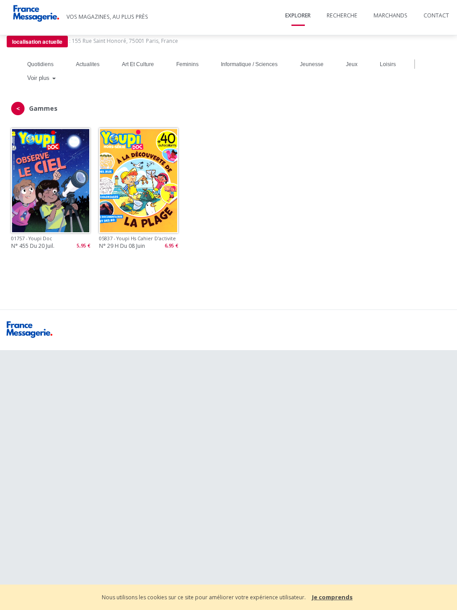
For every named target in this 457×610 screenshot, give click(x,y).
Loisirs (388, 64)
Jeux (351, 64)
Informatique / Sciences (249, 64)
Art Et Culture (138, 64)
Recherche (342, 15)
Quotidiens (40, 64)
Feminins (187, 64)
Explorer (298, 15)
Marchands (390, 15)
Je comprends (332, 597)
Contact (436, 15)
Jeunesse (312, 64)
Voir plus (39, 78)
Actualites (88, 64)
